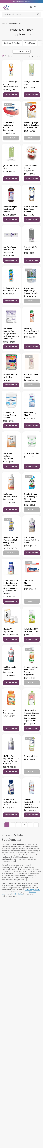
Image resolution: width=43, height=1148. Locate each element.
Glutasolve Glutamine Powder (28, 583)
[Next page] (36, 824)
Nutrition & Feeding (11, 43)
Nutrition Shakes (17, 894)
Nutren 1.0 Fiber (31, 756)
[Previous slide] (3, 1)
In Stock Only (36, 56)
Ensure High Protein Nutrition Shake (10, 802)
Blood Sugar (30, 43)
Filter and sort (23, 51)
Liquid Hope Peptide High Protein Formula (30, 290)
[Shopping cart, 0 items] (35, 7)
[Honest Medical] (6, 7)
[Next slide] (40, 1)
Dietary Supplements (32, 890)
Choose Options (11, 95)
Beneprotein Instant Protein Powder (9, 415)
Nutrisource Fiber (31, 453)
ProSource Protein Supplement (8, 456)
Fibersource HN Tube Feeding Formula (31, 209)
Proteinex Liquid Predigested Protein (10, 209)
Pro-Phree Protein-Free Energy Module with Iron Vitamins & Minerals (11, 334)
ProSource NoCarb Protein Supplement (10, 496)
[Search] (38, 14)
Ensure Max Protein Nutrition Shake (31, 540)
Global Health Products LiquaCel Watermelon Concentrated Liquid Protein (31, 715)
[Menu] (39, 7)
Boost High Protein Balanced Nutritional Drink (31, 331)
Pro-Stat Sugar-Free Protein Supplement (10, 249)
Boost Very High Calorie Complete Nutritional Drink (31, 125)
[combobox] (19, 14)
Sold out (11, 138)
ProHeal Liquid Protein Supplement (9, 669)
